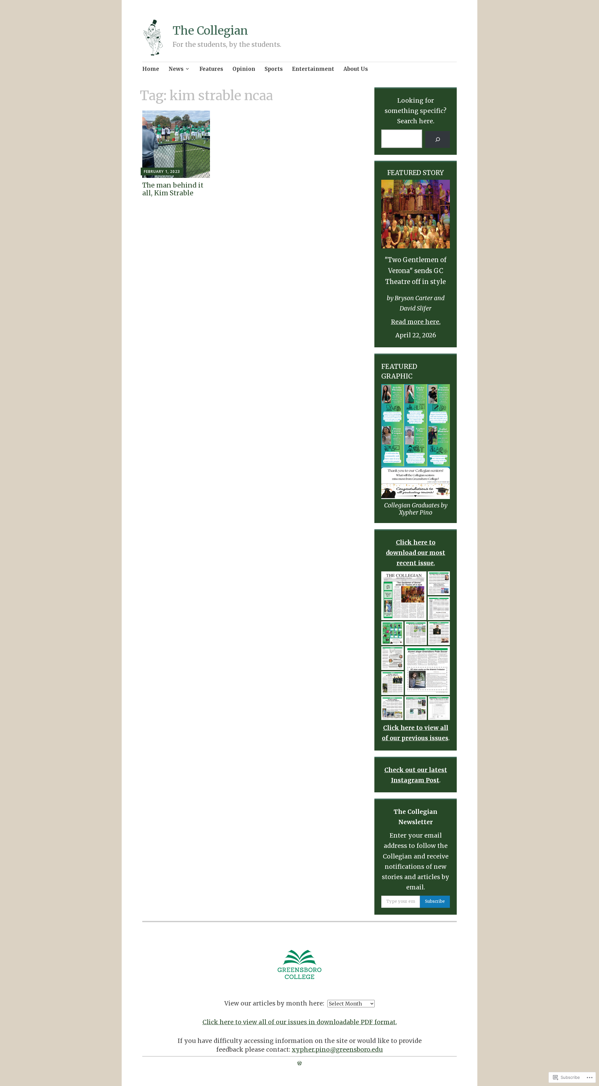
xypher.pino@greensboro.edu (337, 1049)
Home (150, 69)
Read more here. (416, 321)
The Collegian (210, 31)
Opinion (243, 69)
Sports (274, 69)
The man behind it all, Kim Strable (172, 189)
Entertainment (313, 69)
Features (211, 69)
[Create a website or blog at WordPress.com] (299, 1063)
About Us (355, 69)
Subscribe (435, 901)
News (175, 69)
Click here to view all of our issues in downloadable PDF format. (299, 1022)
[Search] (437, 139)
